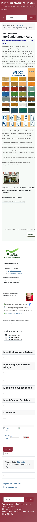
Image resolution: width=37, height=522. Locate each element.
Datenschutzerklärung (11, 487)
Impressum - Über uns (12, 484)
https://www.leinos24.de (14, 271)
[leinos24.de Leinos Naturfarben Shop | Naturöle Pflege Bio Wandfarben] (15, 304)
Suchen (31, 18)
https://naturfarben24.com (15, 273)
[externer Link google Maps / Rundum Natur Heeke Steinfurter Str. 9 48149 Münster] (11, 178)
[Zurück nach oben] (34, 519)
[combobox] (16, 17)
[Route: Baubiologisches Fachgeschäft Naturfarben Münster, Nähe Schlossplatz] (30, 304)
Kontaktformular (7, 293)
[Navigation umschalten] (2, 17)
